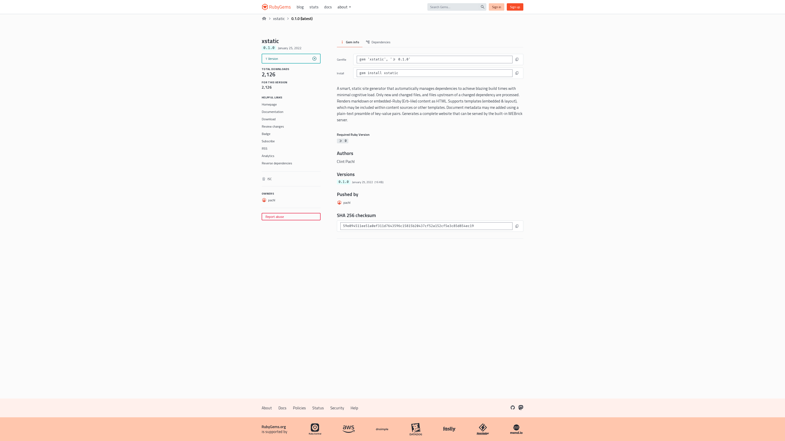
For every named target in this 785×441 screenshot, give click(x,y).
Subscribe (268, 141)
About (267, 408)
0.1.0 (344, 182)
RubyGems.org (274, 427)
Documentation (272, 111)
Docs (328, 7)
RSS (264, 148)
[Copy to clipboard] (517, 59)
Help (354, 408)
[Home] (264, 18)
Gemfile (341, 59)
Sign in (496, 6)
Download (269, 119)
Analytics (268, 155)
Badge (266, 133)
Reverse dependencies (277, 163)
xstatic (279, 18)
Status (318, 408)
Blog (300, 7)
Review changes (273, 126)
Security (337, 408)
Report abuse (274, 216)
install (340, 73)
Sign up (515, 6)
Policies (299, 408)
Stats (314, 7)
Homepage (269, 104)
